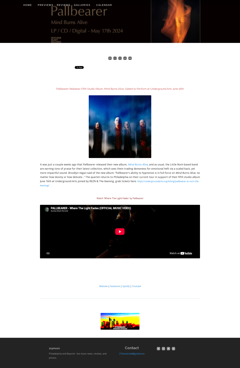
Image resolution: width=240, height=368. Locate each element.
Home (27, 5)
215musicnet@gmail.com (132, 353)
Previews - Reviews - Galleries (64, 5)
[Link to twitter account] (115, 58)
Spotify (126, 286)
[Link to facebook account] (110, 58)
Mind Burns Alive (138, 164)
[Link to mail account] (125, 58)
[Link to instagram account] (120, 58)
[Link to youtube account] (130, 58)
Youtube (136, 286)
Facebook (115, 286)
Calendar (104, 5)
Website (103, 286)
